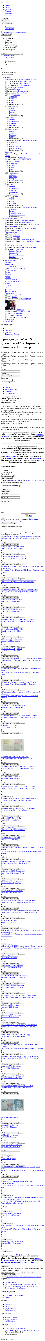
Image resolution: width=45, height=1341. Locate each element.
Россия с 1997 (22, 87)
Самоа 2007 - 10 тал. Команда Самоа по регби (17, 902)
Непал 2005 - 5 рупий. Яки (10, 601)
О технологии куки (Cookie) (15, 1288)
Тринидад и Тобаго (12, 334)
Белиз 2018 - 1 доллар (8, 1159)
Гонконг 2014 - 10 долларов (11, 651)
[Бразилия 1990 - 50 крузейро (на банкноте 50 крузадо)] (21, 537)
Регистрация (9, 29)
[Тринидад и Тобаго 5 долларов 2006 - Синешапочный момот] (22, 670)
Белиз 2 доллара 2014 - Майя (11, 631)
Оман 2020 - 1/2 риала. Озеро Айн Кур (14, 1036)
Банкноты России (26, 159)
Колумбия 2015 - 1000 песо (10, 1147)
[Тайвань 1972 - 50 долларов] (11, 881)
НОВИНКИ (9, 321)
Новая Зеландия (15, 146)
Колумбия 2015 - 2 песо (9, 1117)
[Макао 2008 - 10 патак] (9, 956)
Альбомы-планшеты (29, 220)
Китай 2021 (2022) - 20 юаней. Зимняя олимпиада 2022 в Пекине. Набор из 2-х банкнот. (21, 1202)
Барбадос (12, 100)
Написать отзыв (7, 478)
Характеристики (11, 389)
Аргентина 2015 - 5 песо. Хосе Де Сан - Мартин (18, 1027)
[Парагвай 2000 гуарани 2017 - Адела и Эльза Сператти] (21, 658)
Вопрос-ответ (10, 393)
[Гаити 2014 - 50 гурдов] (10, 1125)
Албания (12, 175)
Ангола (12, 133)
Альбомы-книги (24, 222)
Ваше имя (4, 493)
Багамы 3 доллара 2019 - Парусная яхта (15, 863)
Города (7, 272)
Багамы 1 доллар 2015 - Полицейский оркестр (17, 621)
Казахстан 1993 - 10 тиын (10, 1017)
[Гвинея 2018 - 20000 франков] (12, 966)
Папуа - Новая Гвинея (17, 215)
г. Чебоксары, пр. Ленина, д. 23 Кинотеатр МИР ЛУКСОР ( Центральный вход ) (22, 1329)
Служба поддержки (8, 1292)
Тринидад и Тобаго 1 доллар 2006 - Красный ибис (19, 591)
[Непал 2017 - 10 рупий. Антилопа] (14, 828)
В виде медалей (10, 266)
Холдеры (17, 238)
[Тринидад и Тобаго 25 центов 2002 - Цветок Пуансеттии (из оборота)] (22, 568)
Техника (8, 289)
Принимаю (5, 1266)
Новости (8, 9)
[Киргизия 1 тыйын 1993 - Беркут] (13, 985)
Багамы (12, 99)
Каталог (4, 1301)
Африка (15, 129)
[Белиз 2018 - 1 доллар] (9, 1157)
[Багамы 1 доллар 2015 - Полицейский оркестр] (18, 619)
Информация (5, 1279)
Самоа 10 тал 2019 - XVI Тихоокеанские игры (17, 788)
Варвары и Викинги (16, 255)
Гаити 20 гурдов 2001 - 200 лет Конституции (17, 810)
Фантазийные (22, 93)
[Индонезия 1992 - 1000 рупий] (12, 1076)
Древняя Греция (15, 251)
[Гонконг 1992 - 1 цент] (9, 725)
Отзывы (8, 11)
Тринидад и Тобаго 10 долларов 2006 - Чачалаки (18, 684)
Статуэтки (18, 315)
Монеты (8, 78)
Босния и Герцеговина (17, 180)
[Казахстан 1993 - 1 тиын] (10, 1005)
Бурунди (12, 137)
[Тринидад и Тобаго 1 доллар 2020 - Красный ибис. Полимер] (22, 1046)
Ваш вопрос (5, 502)
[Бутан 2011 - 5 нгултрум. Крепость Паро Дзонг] (18, 995)
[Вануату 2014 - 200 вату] (10, 838)
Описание (8, 387)
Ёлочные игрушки (26, 295)
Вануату (12, 211)
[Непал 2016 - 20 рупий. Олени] (12, 546)
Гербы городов (10, 270)
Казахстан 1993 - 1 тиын (9, 1007)
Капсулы (16, 236)
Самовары (18, 313)
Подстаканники (24, 311)
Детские (8, 274)
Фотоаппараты (23, 317)
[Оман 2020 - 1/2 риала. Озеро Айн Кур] (15, 1034)
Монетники (19, 230)
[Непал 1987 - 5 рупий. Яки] (11, 609)
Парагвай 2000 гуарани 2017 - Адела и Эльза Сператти (20, 660)
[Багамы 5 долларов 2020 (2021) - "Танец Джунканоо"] (21, 1056)
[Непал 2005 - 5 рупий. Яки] (11, 599)
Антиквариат (10, 293)
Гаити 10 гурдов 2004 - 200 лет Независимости (17, 800)
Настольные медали (12, 281)
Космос (7, 276)
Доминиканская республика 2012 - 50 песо (16, 1088)
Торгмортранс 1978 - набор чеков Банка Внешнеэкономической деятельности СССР (16, 758)
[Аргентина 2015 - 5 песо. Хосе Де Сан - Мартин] (19, 1025)
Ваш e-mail (4, 497)
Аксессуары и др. (11, 232)
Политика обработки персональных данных (21, 1284)
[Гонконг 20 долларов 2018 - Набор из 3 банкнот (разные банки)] (22, 849)
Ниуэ (11, 144)
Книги (14, 297)
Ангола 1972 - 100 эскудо (10, 1068)
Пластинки (20, 310)
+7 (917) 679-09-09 (7, 57)
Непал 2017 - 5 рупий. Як (10, 820)
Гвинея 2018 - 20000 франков (11, 967)
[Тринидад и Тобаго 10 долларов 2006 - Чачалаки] (19, 682)
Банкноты (8, 152)
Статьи (7, 5)
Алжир (11, 131)
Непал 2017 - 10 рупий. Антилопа (13, 830)
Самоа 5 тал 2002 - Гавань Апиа (12, 873)
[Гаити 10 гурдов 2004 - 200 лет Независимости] (18, 798)
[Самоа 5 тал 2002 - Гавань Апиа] (13, 871)
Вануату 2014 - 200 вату (9, 840)
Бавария (12, 112)
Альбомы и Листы (11, 1308)
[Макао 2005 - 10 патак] (9, 920)
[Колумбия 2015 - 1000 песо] (11, 1145)
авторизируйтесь (16, 480)
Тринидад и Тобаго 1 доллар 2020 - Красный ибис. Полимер (22, 1048)
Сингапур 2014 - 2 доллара (10, 641)
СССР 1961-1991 (25, 83)
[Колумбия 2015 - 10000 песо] (12, 891)
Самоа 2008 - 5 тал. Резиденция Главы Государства (19, 912)
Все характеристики (8, 382)
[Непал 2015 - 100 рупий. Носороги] (14, 556)
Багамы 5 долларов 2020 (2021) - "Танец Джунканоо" (20, 1058)
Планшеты (18, 245)
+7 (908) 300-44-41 (7, 55)
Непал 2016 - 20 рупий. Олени (12, 548)
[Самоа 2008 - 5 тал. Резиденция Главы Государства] (20, 910)
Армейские (9, 264)
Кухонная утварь (25, 299)
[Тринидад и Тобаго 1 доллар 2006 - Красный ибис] (19, 590)
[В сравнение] (24, 554)
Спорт (7, 287)
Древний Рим (14, 253)
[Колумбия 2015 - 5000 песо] (11, 776)
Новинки (8, 13)
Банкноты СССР (25, 158)
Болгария (12, 179)
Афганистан (13, 125)
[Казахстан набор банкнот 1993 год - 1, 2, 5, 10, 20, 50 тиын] (22, 1169)
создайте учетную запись (35, 480)
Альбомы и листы (11, 219)
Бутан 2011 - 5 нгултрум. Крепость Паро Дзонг (17, 997)
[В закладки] (22, 554)
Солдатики (19, 249)
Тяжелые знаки (10, 291)
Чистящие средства (28, 240)
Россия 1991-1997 (26, 85)
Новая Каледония (15, 148)
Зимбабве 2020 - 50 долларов (11, 1243)
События (8, 285)
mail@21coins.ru (10, 1321)
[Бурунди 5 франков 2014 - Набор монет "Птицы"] (19, 715)
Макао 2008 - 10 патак (9, 958)
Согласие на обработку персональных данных (21, 1286)
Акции (7, 7)
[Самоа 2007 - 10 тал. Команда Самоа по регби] (18, 900)
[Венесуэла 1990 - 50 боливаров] (13, 705)
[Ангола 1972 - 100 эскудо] (11, 1066)
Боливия (12, 102)
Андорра (12, 110)
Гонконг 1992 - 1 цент (8, 727)
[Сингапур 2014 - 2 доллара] (11, 639)
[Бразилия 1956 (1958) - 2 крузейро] (14, 975)
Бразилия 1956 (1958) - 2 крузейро (13, 977)
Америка (17, 95)
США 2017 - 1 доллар (8, 1137)
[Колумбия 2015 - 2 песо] (12, 1115)
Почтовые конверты (29, 247)
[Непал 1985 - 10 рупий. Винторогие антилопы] (18, 580)
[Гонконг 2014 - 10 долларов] (11, 649)
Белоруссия (13, 114)
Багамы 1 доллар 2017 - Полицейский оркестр (17, 768)
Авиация (8, 262)
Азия (12, 118)
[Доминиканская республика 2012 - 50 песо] (17, 1086)
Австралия (13, 142)
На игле (8, 278)
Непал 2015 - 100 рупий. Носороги (13, 558)
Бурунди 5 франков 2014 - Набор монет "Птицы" (18, 717)
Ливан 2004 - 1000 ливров (10, 1215)
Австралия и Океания (30, 140)
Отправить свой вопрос (9, 523)
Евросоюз (17, 89)
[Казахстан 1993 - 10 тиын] (11, 1015)
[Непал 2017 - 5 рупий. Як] (11, 818)
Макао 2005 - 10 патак (9, 922)
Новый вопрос (6, 491)
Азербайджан (14, 121)
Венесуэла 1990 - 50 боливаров (12, 707)
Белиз (11, 169)
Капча (3, 512)
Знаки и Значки (10, 260)
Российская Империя (29, 79)
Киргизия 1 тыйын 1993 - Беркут (12, 987)
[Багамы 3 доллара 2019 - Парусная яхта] (16, 861)
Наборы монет (22, 91)
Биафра (11, 201)
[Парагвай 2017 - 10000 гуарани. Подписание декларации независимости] (22, 932)
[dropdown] (2, 2)
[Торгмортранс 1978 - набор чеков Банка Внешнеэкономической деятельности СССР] (12, 755)
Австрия (12, 108)
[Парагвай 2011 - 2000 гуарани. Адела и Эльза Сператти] (21, 946)
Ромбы (7, 283)
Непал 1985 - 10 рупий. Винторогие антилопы (17, 582)
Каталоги (17, 234)
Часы (12, 319)
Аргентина (13, 97)
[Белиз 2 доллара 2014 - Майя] (12, 629)
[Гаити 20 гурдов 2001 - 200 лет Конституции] (18, 808)
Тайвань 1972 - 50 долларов (11, 883)
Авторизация (9, 27)
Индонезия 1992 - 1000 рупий (11, 1078)
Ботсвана (12, 135)
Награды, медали (11, 280)
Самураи (12, 257)
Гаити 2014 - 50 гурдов (9, 1127)
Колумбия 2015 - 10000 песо (11, 893)
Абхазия (12, 119)
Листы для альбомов (29, 228)
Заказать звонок (10, 61)
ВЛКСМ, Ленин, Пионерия (15, 268)
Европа (15, 106)
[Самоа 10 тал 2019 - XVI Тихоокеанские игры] (18, 786)
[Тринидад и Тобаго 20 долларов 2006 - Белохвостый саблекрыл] (22, 694)
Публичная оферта (11, 1282)
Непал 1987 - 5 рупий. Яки (10, 611)
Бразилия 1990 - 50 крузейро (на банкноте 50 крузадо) (20, 538)
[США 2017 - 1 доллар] (9, 1135)
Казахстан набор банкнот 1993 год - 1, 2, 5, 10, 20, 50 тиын (22, 1170)
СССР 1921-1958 (25, 81)
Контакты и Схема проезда (14, 1295)
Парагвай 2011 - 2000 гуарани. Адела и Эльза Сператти (20, 948)
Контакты (8, 15)
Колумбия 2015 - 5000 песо (10, 778)
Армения (12, 123)
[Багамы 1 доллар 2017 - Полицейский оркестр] (18, 766)
